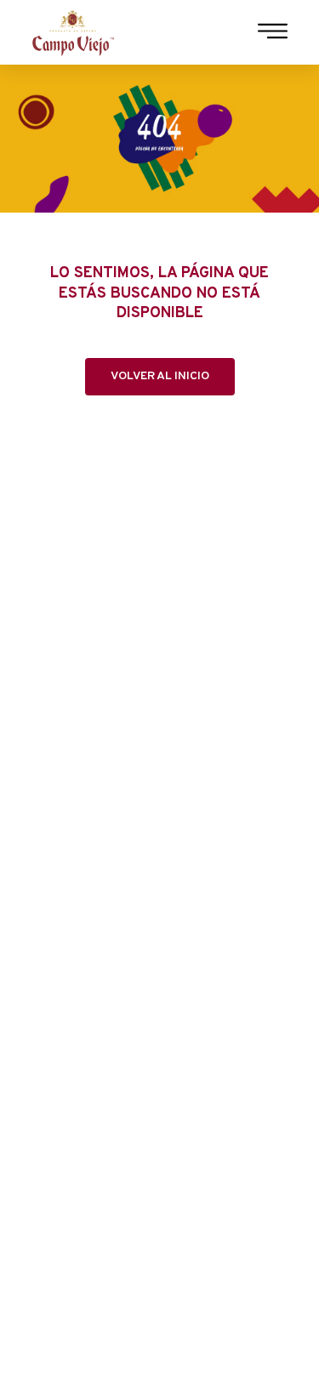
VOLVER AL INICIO (160, 376)
